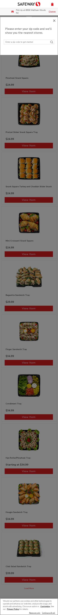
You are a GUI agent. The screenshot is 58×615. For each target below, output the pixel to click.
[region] (29, 606)
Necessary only (34, 613)
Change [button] (52, 11)
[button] (52, 4)
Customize (45, 606)
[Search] (51, 42)
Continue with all (48, 613)
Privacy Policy (13, 609)
